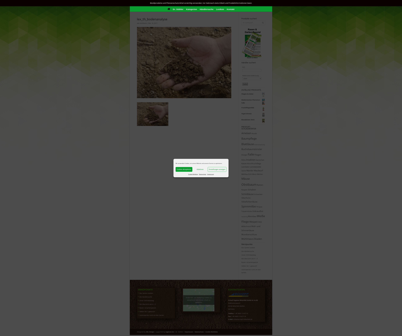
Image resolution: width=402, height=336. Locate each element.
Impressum (210, 174)
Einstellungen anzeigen (217, 169)
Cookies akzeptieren (184, 169)
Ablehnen (200, 169)
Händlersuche (206, 9)
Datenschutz (202, 174)
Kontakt (230, 9)
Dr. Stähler (178, 9)
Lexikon (220, 9)
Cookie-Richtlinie (193, 174)
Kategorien (191, 9)
